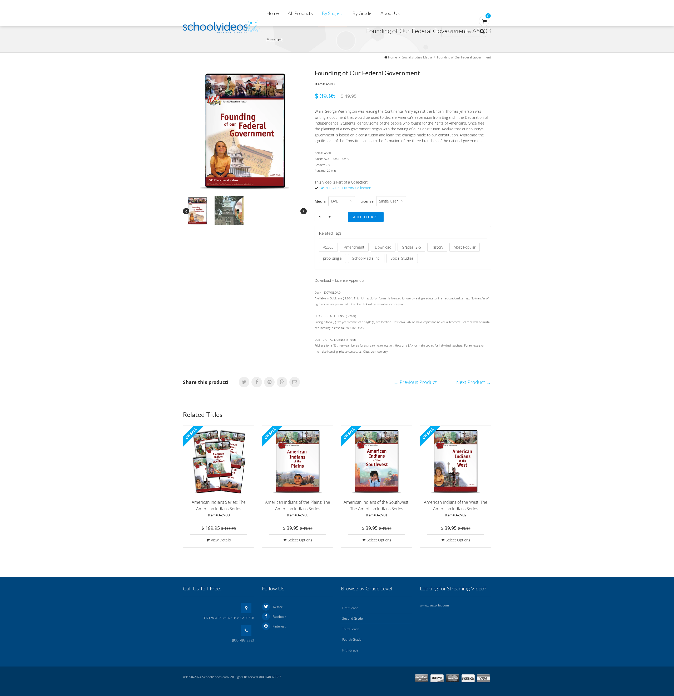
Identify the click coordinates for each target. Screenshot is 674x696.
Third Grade (350, 629)
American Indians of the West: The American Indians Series (455, 508)
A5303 (328, 247)
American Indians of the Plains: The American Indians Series (297, 508)
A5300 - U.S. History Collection (346, 187)
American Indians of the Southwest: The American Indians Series (376, 508)
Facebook (279, 616)
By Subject (332, 13)
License (367, 201)
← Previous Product (415, 382)
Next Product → (473, 382)
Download (383, 247)
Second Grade (352, 618)
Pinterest (279, 626)
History (437, 247)
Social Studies (402, 258)
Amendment (354, 247)
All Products (300, 13)
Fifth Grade (350, 650)
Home (272, 13)
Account (274, 39)
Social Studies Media (417, 57)
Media (320, 201)
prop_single (332, 258)
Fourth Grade (351, 639)
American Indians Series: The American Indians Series (219, 508)
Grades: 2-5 (411, 247)
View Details (221, 539)
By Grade (361, 13)
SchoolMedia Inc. (366, 258)
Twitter (277, 607)
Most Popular (464, 247)
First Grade (350, 608)
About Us (390, 13)
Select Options (300, 539)
